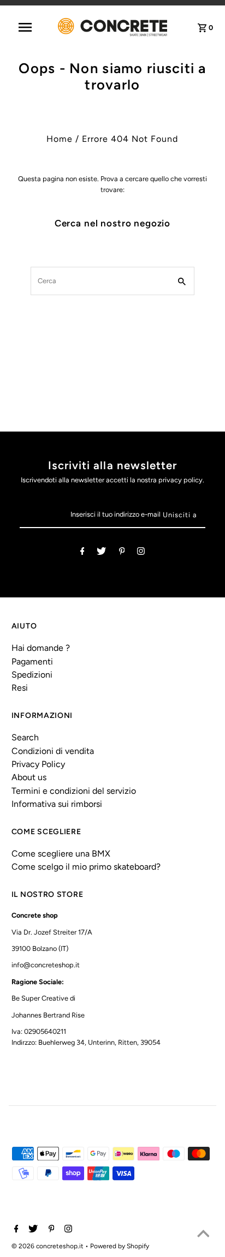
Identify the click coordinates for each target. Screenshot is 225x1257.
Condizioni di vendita (52, 751)
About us (28, 777)
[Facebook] (82, 553)
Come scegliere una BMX (60, 853)
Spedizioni (31, 674)
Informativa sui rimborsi (56, 804)
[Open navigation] (30, 27)
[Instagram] (141, 553)
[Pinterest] (122, 553)
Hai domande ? (40, 648)
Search (25, 737)
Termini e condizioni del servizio (73, 791)
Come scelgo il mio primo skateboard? (86, 866)
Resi (19, 688)
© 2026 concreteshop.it (48, 1246)
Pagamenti (32, 661)
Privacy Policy (38, 764)
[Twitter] (101, 553)
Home (59, 139)
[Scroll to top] (203, 1235)
